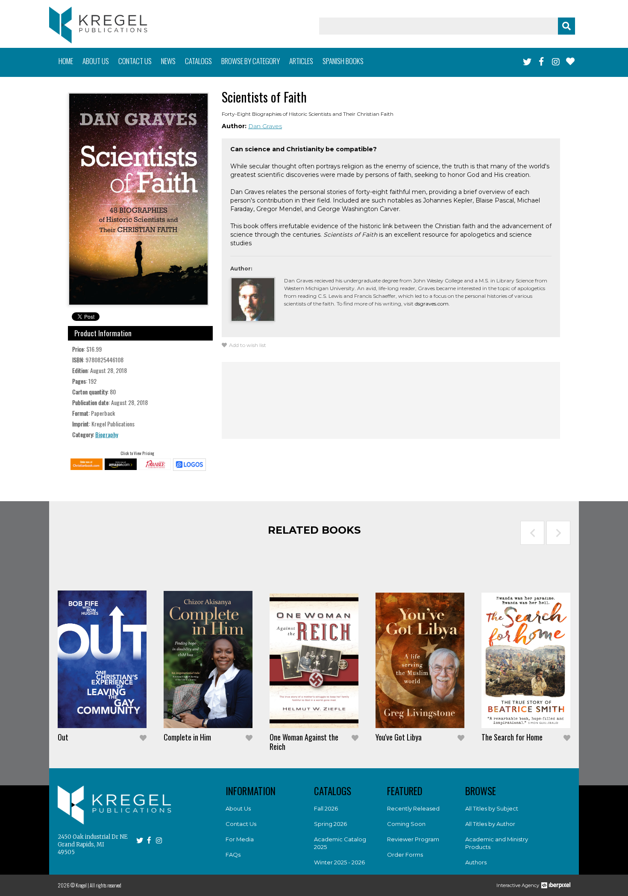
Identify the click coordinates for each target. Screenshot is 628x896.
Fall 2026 (326, 808)
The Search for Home (512, 737)
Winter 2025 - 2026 (339, 862)
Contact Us (241, 823)
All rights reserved (105, 885)
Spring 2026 (330, 823)
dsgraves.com (432, 303)
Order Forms (405, 854)
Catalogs (198, 61)
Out (63, 737)
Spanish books (343, 61)
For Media (240, 839)
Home (66, 61)
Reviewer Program (413, 839)
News (168, 61)
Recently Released (413, 808)
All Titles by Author (490, 823)
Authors (476, 862)
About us (95, 61)
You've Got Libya (399, 737)
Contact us (135, 61)
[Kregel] (98, 25)
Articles (301, 61)
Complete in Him (187, 737)
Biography (106, 434)
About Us (238, 808)
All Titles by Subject (491, 808)
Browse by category (250, 61)
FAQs (233, 854)
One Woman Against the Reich (304, 741)
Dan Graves (265, 126)
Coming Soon (406, 823)
